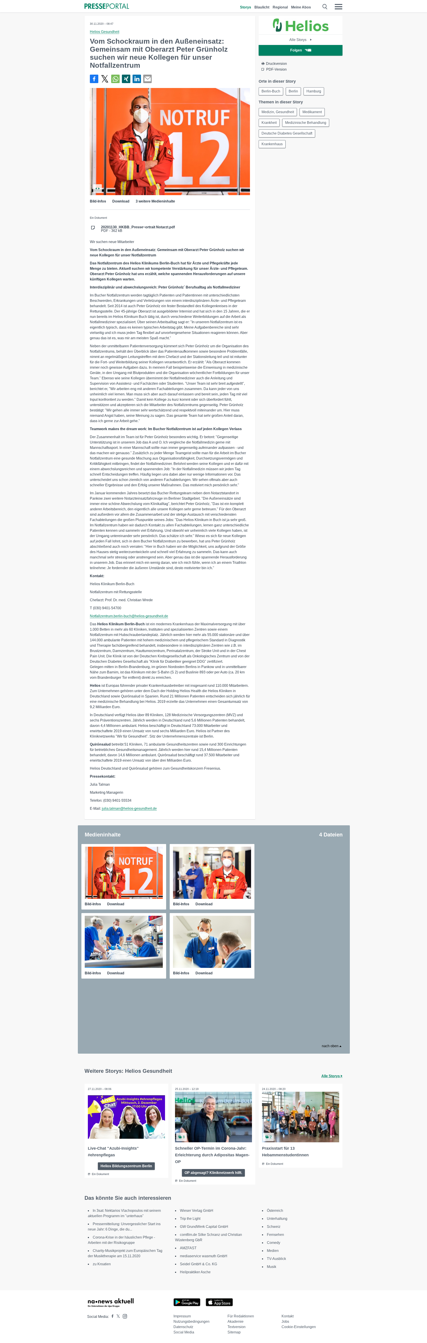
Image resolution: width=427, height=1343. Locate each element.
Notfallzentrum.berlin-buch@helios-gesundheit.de (129, 616)
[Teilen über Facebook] (94, 79)
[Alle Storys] (300, 30)
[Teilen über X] (105, 79)
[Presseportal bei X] (117, 1316)
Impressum (182, 1316)
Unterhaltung (277, 1218)
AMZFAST (188, 1248)
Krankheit (269, 123)
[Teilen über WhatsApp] (115, 79)
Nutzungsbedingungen (191, 1321)
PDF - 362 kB (138, 229)
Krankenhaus (272, 144)
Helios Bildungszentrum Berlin (126, 1166)
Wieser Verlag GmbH (196, 1210)
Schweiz (273, 1227)
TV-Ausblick (276, 1259)
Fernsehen (275, 1235)
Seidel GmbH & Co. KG (198, 1264)
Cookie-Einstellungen (299, 1327)
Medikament (312, 112)
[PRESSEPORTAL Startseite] (107, 6)
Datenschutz (183, 1327)
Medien (273, 1251)
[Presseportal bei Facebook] (111, 1316)
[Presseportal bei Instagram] (123, 1316)
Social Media (183, 1332)
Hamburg (313, 91)
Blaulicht (261, 7)
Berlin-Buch (271, 91)
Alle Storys (298, 40)
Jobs (285, 1321)
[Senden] (147, 79)
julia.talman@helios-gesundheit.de (129, 808)
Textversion (237, 1327)
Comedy (273, 1243)
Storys (245, 7)
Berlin (293, 91)
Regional (280, 7)
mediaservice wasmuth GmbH (203, 1256)
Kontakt (288, 1316)
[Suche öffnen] (325, 7)
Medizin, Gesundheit (278, 112)
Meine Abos (301, 7)
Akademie (236, 1321)
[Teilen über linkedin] (137, 79)
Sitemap (234, 1332)
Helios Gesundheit (104, 32)
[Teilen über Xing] (126, 79)
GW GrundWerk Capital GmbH (204, 1227)
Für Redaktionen (241, 1316)
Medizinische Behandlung (305, 123)
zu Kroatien (102, 1264)
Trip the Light (190, 1218)
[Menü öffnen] (338, 7)
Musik (271, 1267)
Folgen (296, 50)
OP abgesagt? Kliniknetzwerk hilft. (213, 1173)
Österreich (275, 1210)
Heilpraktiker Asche (195, 1272)
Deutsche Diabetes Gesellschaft (287, 133)
